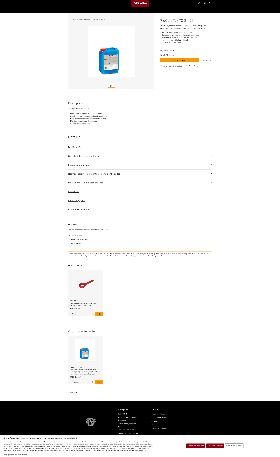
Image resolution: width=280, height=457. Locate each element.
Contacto (206, 60)
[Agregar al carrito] (99, 314)
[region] (140, 446)
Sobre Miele (123, 414)
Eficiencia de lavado (79, 165)
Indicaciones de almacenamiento (85, 183)
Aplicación (73, 192)
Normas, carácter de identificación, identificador (94, 174)
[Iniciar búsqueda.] (194, 3)
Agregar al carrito (179, 60)
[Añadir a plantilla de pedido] (93, 314)
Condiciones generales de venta (128, 425)
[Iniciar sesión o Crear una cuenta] (199, 3)
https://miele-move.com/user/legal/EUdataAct (147, 256)
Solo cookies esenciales (215, 445)
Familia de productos (79, 209)
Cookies (25, 454)
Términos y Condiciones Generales (127, 419)
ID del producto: (74, 109)
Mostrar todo (72, 392)
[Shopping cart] (210, 3)
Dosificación (74, 147)
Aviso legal (155, 421)
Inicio (75, 19)
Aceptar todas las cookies (196, 445)
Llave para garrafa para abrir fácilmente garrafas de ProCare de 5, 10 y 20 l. (83, 304)
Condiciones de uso (159, 417)
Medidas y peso (76, 200)
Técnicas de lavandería (84, 19)
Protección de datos (126, 430)
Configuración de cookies (234, 445)
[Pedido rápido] (205, 3)
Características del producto (83, 156)
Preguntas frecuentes (160, 414)
